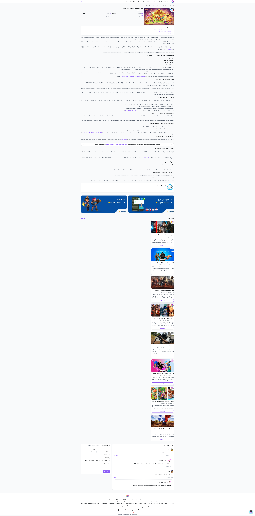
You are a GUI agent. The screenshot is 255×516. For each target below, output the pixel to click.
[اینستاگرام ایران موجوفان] (118, 510)
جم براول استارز (124, 139)
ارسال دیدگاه (106, 471)
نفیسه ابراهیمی (169, 264)
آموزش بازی (125, 499)
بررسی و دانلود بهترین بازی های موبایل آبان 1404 (163, 373)
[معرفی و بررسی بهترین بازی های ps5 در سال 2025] (162, 310)
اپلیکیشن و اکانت (132, 1)
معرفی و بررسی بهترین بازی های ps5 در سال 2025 (163, 318)
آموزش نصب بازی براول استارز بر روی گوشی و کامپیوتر (116, 144)
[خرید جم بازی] (104, 204)
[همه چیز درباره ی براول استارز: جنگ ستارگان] (159, 16)
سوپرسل (169, 49)
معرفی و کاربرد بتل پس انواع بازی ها (165, 262)
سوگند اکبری (170, 237)
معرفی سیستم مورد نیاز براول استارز (132, 110)
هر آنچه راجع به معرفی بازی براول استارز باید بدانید (163, 29)
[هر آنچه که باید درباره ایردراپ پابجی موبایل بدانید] (162, 421)
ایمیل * (93, 449)
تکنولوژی (139, 1)
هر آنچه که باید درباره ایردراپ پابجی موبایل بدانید (163, 429)
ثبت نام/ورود (83, 1)
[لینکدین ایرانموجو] (131, 510)
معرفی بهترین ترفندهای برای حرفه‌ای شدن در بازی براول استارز (133, 76)
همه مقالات (83, 218)
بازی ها (160, 1)
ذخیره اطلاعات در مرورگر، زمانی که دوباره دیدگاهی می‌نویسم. (96, 460)
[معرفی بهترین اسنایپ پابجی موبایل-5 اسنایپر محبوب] (162, 338)
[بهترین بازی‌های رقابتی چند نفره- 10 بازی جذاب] (162, 227)
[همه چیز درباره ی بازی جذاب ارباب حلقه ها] (162, 282)
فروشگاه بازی (138, 499)
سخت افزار (148, 1)
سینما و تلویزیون (155, 1)
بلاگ (171, 5)
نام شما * (108, 449)
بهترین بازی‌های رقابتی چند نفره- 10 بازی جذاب (163, 235)
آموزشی (126, 1)
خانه (173, 5)
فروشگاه (131, 499)
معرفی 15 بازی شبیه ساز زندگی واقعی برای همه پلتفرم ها (163, 401)
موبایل (143, 1)
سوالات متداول (170, 33)
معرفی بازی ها (165, 5)
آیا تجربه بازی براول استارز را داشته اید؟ (165, 31)
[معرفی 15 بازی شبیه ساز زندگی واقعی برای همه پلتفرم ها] (162, 393)
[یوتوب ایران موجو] (138, 510)
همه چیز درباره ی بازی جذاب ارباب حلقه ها (164, 290)
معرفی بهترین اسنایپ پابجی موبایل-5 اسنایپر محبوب (163, 345)
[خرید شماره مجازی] (151, 204)
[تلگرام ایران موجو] (125, 510)
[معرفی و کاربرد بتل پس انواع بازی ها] (162, 254)
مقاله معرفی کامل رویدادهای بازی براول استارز (92, 132)
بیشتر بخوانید (162, 245)
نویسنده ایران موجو (161, 185)
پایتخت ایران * (107, 454)
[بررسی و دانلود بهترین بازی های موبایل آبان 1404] (162, 365)
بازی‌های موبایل (147, 157)
